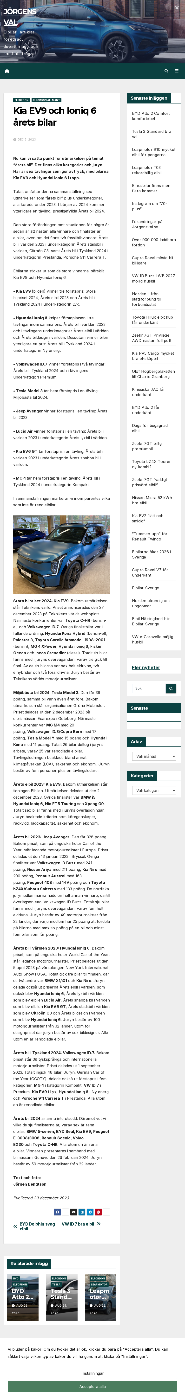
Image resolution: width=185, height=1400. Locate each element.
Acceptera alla (92, 1386)
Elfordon (21, 100)
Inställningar (92, 1373)
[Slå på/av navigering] (176, 71)
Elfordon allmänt (46, 100)
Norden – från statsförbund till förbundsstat (146, 299)
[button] (166, 71)
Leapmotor (99, 1284)
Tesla (56, 1284)
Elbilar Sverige (145, 587)
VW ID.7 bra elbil (78, 1224)
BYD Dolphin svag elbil (37, 1227)
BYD (16, 1278)
